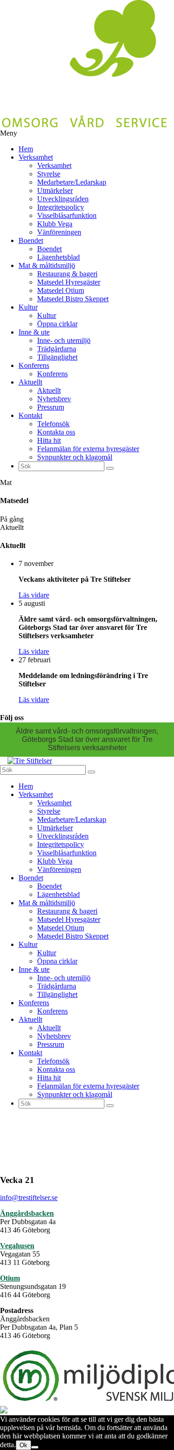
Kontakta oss (56, 432)
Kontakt (30, 415)
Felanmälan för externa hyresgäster (88, 449)
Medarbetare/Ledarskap (71, 182)
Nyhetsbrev (54, 399)
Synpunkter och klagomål (74, 457)
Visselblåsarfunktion (67, 215)
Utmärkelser (55, 190)
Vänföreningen (59, 232)
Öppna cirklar (57, 324)
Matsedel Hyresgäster (68, 282)
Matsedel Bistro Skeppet (73, 299)
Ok (23, 1445)
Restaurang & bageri (67, 274)
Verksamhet (36, 157)
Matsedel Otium (60, 290)
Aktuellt (30, 382)
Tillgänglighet (57, 357)
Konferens (34, 365)
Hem (26, 149)
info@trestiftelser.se (29, 1197)
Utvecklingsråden (63, 199)
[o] (110, 468)
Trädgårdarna (56, 349)
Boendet (31, 240)
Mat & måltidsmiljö (47, 265)
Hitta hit (49, 440)
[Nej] (35, 1447)
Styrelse (48, 174)
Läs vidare (34, 595)
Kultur (28, 307)
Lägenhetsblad (58, 257)
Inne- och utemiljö (63, 340)
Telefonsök (53, 424)
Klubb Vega (54, 224)
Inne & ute (34, 332)
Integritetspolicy (60, 207)
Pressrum (50, 407)
